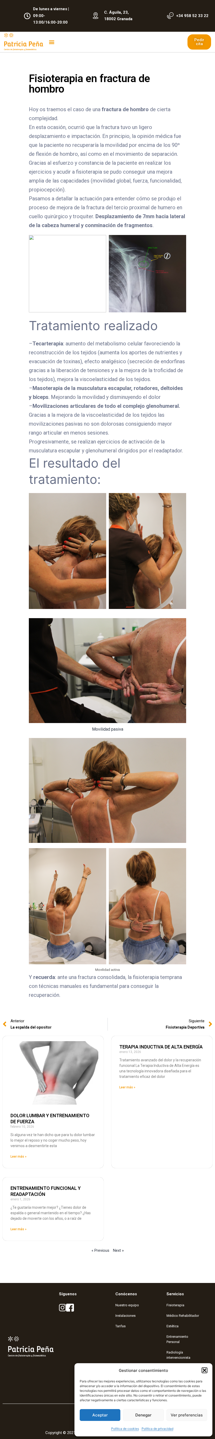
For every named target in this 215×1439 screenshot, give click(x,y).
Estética (172, 1326)
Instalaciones (125, 1316)
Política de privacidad (157, 1429)
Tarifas (120, 1326)
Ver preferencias (187, 1415)
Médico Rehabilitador (182, 1316)
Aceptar (100, 1415)
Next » (118, 1250)
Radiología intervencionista (178, 1355)
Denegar (143, 1415)
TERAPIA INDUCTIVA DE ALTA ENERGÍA (161, 1047)
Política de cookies (125, 1429)
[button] (204, 1370)
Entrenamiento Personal (177, 1339)
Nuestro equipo (127, 1305)
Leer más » (18, 1156)
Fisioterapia (175, 1305)
